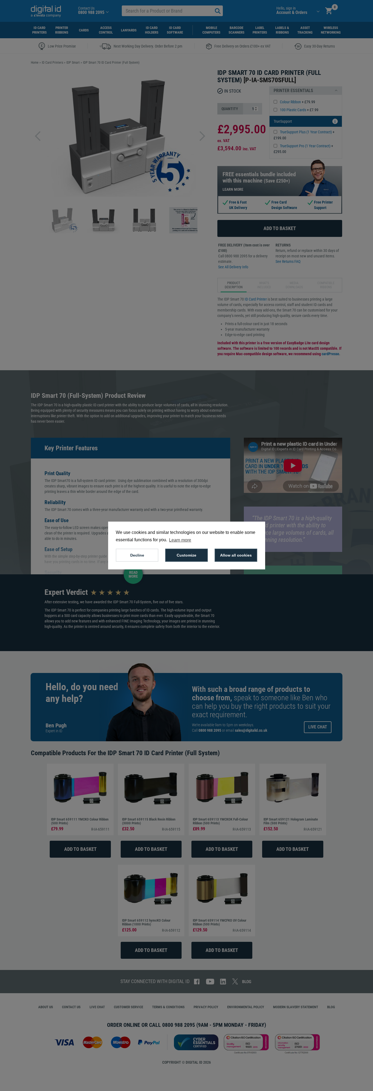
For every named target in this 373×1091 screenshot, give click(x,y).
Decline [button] (137, 555)
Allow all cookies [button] (236, 555)
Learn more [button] (180, 540)
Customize (186, 555)
